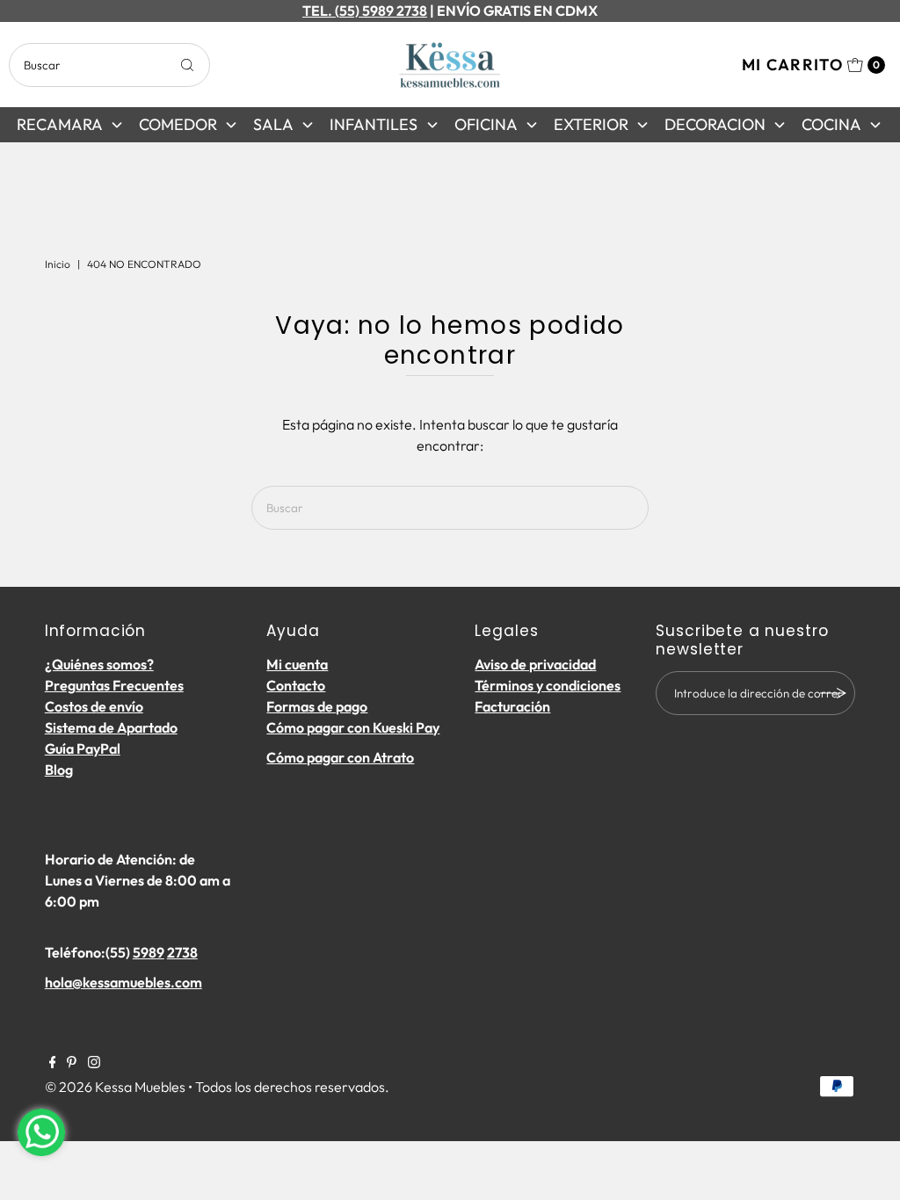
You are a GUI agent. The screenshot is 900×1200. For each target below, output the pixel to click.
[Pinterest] (71, 1063)
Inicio (57, 264)
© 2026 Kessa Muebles (115, 1086)
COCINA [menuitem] (831, 124)
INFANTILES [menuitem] (373, 124)
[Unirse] (833, 693)
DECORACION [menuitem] (715, 124)
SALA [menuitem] (273, 124)
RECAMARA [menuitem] (60, 124)
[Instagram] (94, 1063)
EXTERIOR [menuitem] (591, 124)
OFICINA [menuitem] (486, 124)
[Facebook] (52, 1063)
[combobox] (109, 65)
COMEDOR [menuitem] (178, 124)
